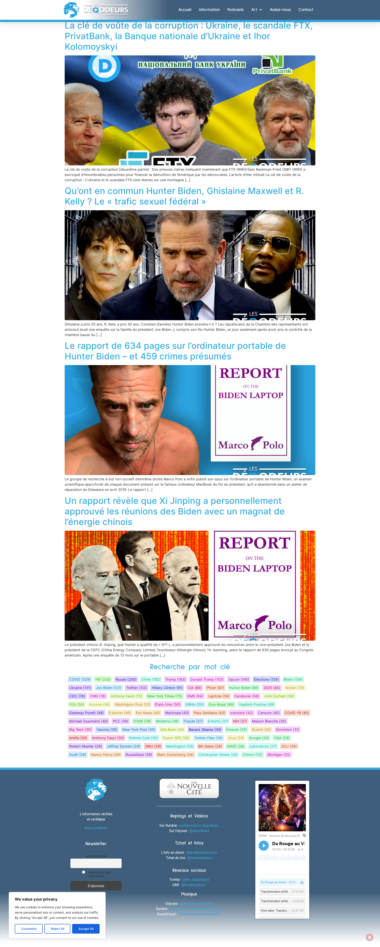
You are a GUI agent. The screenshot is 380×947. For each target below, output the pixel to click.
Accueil (184, 10)
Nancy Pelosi (106, 754)
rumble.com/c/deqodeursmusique (196, 909)
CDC (77, 696)
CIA (195, 687)
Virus (236, 738)
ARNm (194, 704)
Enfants (218, 721)
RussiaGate (139, 754)
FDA (76, 704)
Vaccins (107, 729)
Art (254, 10)
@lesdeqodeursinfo (201, 852)
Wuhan (294, 687)
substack (241, 713)
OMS (195, 696)
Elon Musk (221, 704)
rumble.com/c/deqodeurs (199, 825)
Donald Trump (207, 679)
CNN (98, 696)
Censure (269, 713)
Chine (151, 679)
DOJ (289, 746)
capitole (219, 696)
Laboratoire (263, 746)
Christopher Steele (218, 754)
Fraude (193, 721)
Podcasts (235, 10)
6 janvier (120, 713)
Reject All (57, 929)
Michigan (278, 754)
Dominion (287, 729)
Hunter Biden (244, 687)
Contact (305, 10)
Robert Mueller (85, 746)
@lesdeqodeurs (200, 858)
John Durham (279, 696)
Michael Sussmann (88, 721)
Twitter (136, 687)
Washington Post (132, 704)
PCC (120, 721)
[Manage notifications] (369, 937)
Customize (29, 929)
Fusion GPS (176, 738)
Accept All (86, 929)
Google (259, 738)
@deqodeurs (199, 831)
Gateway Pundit (86, 713)
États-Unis (168, 704)
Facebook (246, 696)
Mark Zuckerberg (175, 754)
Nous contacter (96, 828)
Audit (77, 754)
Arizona (99, 704)
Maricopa (177, 713)
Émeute (236, 729)
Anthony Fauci (126, 696)
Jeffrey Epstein (123, 746)
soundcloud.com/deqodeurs (199, 914)
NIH (240, 721)
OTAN (142, 721)
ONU (153, 746)
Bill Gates (210, 746)
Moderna (167, 721)
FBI (103, 679)
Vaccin (238, 679)
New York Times (164, 696)
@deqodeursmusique (196, 903)
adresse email (96, 856)
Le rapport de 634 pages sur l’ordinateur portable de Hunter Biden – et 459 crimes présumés (175, 351)
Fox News (148, 713)
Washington (180, 746)
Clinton (253, 754)
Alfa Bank (172, 729)
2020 (271, 687)
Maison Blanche (269, 721)
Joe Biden (108, 687)
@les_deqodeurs (196, 880)
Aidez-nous (280, 10)
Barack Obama (205, 729)
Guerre (261, 729)
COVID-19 (297, 713)
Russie (126, 679)
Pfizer (215, 687)
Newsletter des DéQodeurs (98, 874)
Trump (175, 679)
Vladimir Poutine (256, 704)
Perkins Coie (143, 738)
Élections (266, 679)
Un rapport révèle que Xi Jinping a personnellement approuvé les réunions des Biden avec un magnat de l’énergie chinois (175, 511)
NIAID (236, 746)
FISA (282, 738)
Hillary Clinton (167, 687)
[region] (57, 915)
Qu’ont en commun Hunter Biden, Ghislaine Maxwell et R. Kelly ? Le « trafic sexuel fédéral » (184, 196)
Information (209, 10)
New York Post (138, 729)
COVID (80, 679)
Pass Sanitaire (209, 713)
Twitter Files (208, 738)
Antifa (78, 738)
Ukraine (80, 687)
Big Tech (80, 729)
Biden (293, 679)
